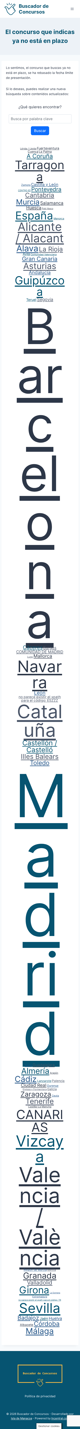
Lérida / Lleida (28, 148)
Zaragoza (35, 1094)
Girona (34, 1290)
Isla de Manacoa (21, 1418)
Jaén (44, 1318)
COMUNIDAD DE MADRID (39, 652)
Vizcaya (40, 1149)
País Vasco (47, 208)
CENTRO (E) (24, 190)
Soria (28, 1065)
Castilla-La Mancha (39, 1106)
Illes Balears (40, 756)
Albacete (26, 1325)
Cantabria (39, 195)
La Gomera (55, 1292)
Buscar (40, 130)
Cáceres (33, 647)
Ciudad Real (33, 1085)
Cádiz (26, 1079)
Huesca (33, 207)
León (39, 693)
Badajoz (28, 1317)
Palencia (58, 1081)
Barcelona (40, 473)
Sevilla (39, 1308)
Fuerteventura (48, 148)
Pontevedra (46, 189)
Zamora (26, 184)
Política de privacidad (40, 1396)
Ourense (52, 1086)
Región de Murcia (35, 1270)
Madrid (41, 914)
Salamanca (51, 203)
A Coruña (40, 156)
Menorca (59, 218)
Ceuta (55, 1095)
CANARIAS (39, 1121)
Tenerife (39, 1101)
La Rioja (51, 249)
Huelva (55, 1318)
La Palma (45, 151)
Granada (39, 1275)
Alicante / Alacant (39, 232)
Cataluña (40, 720)
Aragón (54, 1072)
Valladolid (39, 1282)
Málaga (40, 1331)
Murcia (28, 201)
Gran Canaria (39, 258)
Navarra (39, 674)
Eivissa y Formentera (35, 1089)
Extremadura (39, 1296)
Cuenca (33, 151)
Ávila (26, 254)
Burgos (49, 647)
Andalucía (40, 272)
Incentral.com (60, 1418)
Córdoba (47, 1323)
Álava (27, 248)
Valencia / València (40, 1216)
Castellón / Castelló (39, 746)
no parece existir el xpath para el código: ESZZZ (40, 699)
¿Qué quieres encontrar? (40, 107)
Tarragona (39, 171)
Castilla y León (44, 184)
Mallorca (42, 656)
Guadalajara (44, 1065)
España (34, 215)
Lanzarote (44, 1081)
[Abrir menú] (72, 9)
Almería (35, 1071)
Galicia (52, 1089)
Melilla (51, 1270)
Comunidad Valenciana (44, 254)
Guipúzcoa (40, 286)
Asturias (39, 266)
